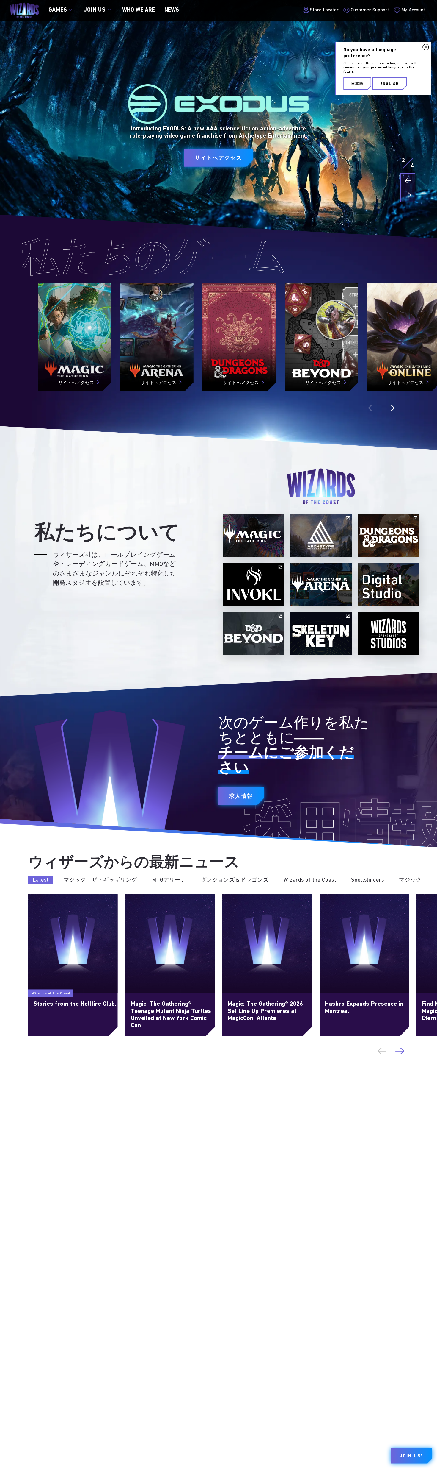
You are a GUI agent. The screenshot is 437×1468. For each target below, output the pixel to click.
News (171, 10)
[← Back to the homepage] (24, 10)
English (389, 84)
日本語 (357, 84)
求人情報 (241, 796)
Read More (40, 896)
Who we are (138, 10)
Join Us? (411, 1456)
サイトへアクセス (218, 158)
